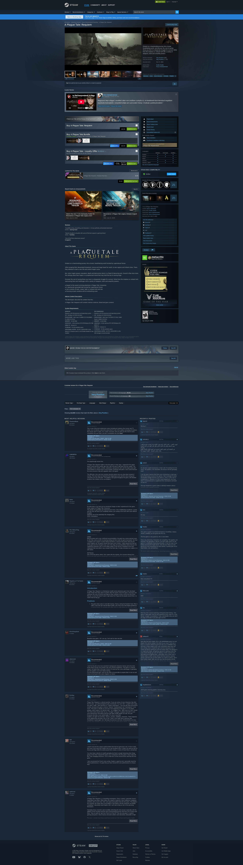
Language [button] (92, 403)
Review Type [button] (69, 403)
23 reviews (72, 662)
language (174, 1)
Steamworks (119, 854)
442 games (72, 456)
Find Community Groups (149, 243)
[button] (68, 12)
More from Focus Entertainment (85, 348)
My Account (165, 857)
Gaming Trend (73, 229)
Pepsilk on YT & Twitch (76, 581)
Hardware (135, 854)
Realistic (172, 76)
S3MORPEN (72, 454)
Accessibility (148, 851)
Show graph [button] (172, 403)
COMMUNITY (95, 5)
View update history (148, 235)
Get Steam (165, 848)
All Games (67, 22)
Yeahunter (107, 96)
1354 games (72, 741)
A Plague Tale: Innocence (84, 136)
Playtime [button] (112, 403)
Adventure (146, 76)
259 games (72, 793)
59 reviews (72, 425)
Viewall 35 (173, 184)
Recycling (135, 857)
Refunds (147, 860)
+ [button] (175, 76)
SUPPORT (111, 5)
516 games (72, 423)
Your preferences (174, 386)
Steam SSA (119, 851)
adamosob (72, 659)
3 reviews (71, 633)
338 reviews (72, 458)
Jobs (134, 851)
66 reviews (72, 584)
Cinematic (166, 76)
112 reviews (72, 743)
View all (176, 367)
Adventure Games (76, 22)
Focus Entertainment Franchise (90, 22)
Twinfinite (72, 235)
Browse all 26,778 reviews (101, 836)
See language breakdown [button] (150, 386)
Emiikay (71, 695)
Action (151, 76)
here (96, 373)
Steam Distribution (121, 857)
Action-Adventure (158, 76)
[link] (120, 163)
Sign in (68, 83)
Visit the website (147, 219)
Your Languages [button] (74, 408)
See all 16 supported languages (150, 164)
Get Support (165, 854)
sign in (168, 1)
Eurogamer (68, 240)
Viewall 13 (173, 197)
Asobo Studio (160, 65)
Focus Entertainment (162, 66)
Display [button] (121, 403)
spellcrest (72, 791)
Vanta (71, 499)
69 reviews (72, 533)
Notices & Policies (150, 854)
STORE (86, 5)
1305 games (72, 583)
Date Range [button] (102, 403)
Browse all (134, 170)
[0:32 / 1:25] (103, 49)
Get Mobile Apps (166, 851)
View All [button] (136, 189)
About (104, 5)
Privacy (147, 848)
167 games (72, 661)
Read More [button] (133, 483)
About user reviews (163, 386)
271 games (72, 697)
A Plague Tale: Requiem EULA (151, 145)
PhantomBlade (73, 421)
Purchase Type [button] (81, 403)
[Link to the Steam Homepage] (71, 6)
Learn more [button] (171, 174)
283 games (72, 501)
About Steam (120, 848)
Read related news (148, 238)
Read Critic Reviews (157, 259)
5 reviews (71, 795)
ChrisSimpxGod (74, 631)
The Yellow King (74, 530)
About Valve (136, 848)
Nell (70, 739)
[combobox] (154, 12)
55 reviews (72, 698)
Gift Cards (119, 860)
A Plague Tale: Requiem (99, 136)
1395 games (72, 531)
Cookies (147, 857)
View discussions (147, 240)
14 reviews (72, 503)
